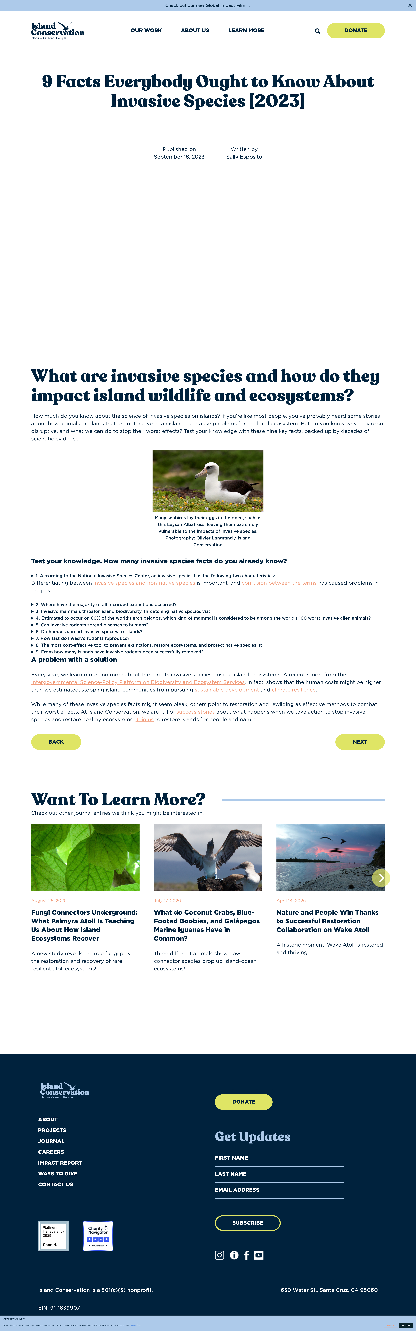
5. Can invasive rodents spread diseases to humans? (92, 625)
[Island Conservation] (57, 30)
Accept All (406, 1325)
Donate (355, 30)
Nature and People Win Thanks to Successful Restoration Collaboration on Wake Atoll (327, 921)
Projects (52, 1130)
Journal (51, 1141)
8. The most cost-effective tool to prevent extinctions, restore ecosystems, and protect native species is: (149, 645)
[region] (208, 1323)
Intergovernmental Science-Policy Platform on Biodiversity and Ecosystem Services (138, 682)
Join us (145, 719)
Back (56, 742)
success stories (195, 712)
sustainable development (227, 690)
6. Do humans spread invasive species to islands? (89, 632)
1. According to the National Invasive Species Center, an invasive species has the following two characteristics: (155, 576)
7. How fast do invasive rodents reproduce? (82, 638)
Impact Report (60, 1163)
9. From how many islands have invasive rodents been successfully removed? (120, 652)
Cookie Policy (136, 1325)
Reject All (391, 1325)
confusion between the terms (279, 583)
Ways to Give (58, 1174)
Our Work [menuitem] (146, 30)
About (48, 1119)
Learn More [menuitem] (246, 30)
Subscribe (247, 1223)
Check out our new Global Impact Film (205, 5)
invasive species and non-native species (144, 583)
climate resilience (294, 690)
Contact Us (55, 1184)
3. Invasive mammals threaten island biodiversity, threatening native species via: (123, 611)
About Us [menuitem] (195, 30)
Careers (51, 1152)
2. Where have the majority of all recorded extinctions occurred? (106, 605)
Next (360, 742)
